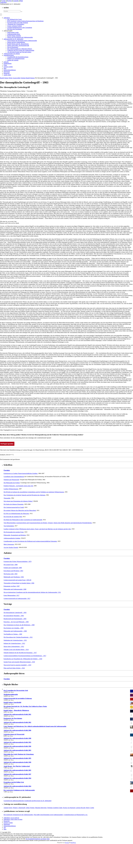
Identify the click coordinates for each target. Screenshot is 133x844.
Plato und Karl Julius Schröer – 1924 (14, 668)
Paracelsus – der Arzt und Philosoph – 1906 (16, 622)
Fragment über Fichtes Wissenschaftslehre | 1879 (17, 561)
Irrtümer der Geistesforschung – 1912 (14, 643)
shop (5, 829)
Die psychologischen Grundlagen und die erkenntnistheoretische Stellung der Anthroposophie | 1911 (32, 592)
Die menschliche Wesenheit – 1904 (14, 615)
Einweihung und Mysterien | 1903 (13, 571)
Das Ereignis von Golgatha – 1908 (13, 628)
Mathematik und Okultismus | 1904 (14, 577)
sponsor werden (8, 822)
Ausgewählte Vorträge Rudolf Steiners (24, 78)
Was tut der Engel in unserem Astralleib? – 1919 (17, 665)
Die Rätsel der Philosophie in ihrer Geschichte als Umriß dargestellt (23, 519)
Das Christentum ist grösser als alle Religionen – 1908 (19, 625)
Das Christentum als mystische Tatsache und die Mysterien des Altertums (24, 495)
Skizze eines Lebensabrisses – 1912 (14, 646)
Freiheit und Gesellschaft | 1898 (13, 567)
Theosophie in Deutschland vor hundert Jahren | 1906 (19, 583)
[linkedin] (15, 1)
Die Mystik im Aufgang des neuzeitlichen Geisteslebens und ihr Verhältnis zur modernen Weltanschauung (34, 492)
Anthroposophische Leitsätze (12, 538)
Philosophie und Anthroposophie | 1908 (15, 589)
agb (5, 827)
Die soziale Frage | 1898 (10, 564)
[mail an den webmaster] (21, 1)
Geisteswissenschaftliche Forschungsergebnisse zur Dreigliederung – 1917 (25, 655)
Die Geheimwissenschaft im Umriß (14, 507)
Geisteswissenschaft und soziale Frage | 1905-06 (17, 580)
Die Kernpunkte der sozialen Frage (14, 532)
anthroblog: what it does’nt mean (13, 819)
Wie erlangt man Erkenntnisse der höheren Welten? (18, 501)
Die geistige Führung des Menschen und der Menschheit (20, 510)
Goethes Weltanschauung (11, 489)
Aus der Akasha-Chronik (11, 547)
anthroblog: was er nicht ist (11, 818)
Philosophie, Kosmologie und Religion (15, 535)
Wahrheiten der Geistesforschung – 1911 (15, 640)
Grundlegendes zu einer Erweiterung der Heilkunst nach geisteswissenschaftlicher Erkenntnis (30, 541)
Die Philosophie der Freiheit (12, 482)
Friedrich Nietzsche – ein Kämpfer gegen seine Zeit (18, 486)
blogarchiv (7, 821)
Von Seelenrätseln (9, 526)
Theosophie (7, 498)
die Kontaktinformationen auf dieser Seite (37, 839)
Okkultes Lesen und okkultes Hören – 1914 (16, 649)
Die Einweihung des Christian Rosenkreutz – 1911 (18, 637)
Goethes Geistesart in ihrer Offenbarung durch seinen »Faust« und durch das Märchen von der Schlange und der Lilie (37, 529)
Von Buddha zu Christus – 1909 (13, 634)
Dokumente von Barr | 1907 (12, 586)
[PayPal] (9, 1)
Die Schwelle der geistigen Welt (13, 516)
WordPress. (73, 842)
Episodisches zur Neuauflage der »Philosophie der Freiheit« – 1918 (23, 659)
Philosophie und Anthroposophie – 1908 (15, 631)
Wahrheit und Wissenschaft (11, 479)
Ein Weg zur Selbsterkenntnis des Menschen (16, 513)
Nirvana (67, 842)
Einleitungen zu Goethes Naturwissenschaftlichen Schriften (20, 473)
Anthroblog (3, 2)
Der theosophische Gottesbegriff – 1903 (15, 612)
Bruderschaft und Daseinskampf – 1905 (15, 618)
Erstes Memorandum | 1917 (11, 595)
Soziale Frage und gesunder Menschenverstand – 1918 (19, 662)
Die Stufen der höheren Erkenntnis (13, 504)
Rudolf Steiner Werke (6, 78)
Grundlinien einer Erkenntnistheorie (14, 476)
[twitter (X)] (3, 1)
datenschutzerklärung (10, 826)
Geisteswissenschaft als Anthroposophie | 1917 (17, 598)
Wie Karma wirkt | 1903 (10, 574)
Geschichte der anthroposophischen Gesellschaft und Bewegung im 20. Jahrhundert (27, 800)
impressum (7, 824)
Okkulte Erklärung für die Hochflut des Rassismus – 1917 (20, 652)
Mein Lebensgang (9, 544)
